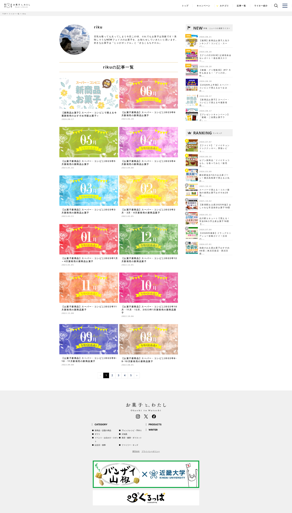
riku (24, 14)
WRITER (153, 429)
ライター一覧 (14, 14)
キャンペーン (203, 5)
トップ (185, 5)
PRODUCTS (155, 424)
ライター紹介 (261, 5)
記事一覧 (241, 5)
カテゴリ (224, 5)
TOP (4, 14)
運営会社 (136, 451)
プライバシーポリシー (151, 451)
